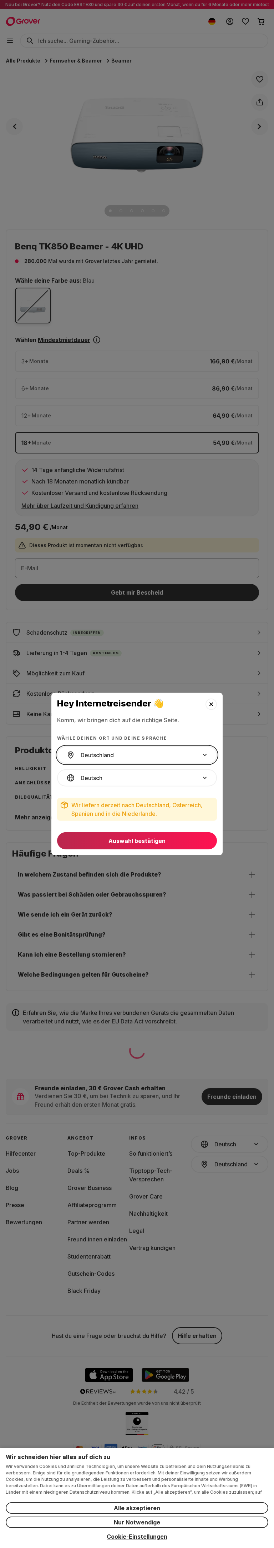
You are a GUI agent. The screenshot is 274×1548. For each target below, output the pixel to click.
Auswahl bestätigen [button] (137, 840)
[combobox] (137, 755)
